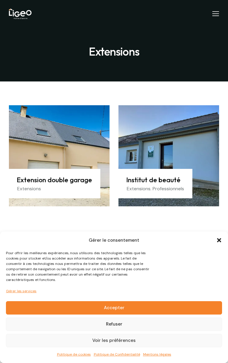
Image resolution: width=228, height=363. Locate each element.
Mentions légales (157, 354)
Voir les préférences (114, 340)
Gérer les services (21, 291)
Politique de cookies (74, 354)
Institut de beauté (153, 180)
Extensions (29, 189)
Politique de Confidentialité (117, 354)
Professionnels (168, 189)
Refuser (114, 324)
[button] (219, 240)
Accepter (114, 308)
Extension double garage (54, 180)
